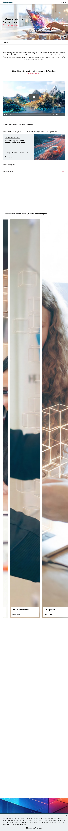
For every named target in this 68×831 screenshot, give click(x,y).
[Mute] (57, 114)
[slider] (30, 114)
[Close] (66, 815)
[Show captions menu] (53, 114)
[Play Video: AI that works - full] (34, 97)
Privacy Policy (21, 824)
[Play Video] (4, 114)
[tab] (34, 124)
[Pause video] (65, 36)
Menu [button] (62, 2)
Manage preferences (34, 828)
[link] (9, 157)
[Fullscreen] (63, 114)
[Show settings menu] (60, 114)
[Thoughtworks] (7, 2)
